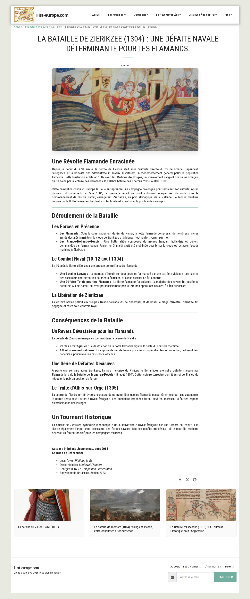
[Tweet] (187, 480)
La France (56, 26)
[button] (117, 15)
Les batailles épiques (36, 26)
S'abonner (225, 577)
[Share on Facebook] (180, 480)
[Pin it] (194, 480)
